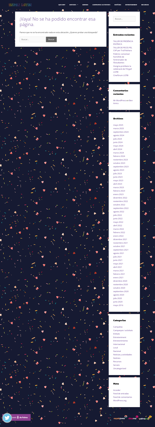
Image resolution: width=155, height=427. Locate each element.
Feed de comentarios (122, 397)
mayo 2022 (118, 222)
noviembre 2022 (120, 201)
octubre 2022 (119, 204)
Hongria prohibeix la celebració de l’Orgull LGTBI (122, 69)
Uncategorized (119, 368)
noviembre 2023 (120, 159)
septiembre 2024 (121, 132)
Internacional (119, 344)
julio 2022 (117, 215)
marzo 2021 (118, 270)
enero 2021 (118, 277)
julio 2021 (117, 256)
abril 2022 (117, 225)
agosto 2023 (118, 170)
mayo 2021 (118, 263)
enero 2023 (118, 194)
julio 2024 (117, 139)
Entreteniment (131, 5)
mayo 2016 (118, 305)
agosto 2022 (118, 211)
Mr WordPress (119, 100)
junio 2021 (118, 260)
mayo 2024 (118, 145)
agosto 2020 (118, 294)
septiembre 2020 (121, 291)
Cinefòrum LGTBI (120, 75)
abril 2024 (117, 149)
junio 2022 (118, 218)
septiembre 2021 (121, 249)
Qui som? (61, 5)
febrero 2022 (119, 232)
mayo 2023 (118, 180)
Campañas (118, 327)
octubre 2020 (119, 288)
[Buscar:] (33, 39)
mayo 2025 (118, 125)
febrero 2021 (119, 274)
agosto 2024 (118, 135)
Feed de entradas (121, 393)
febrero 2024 (119, 156)
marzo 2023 (118, 187)
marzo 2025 (118, 128)
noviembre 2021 (120, 243)
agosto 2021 (118, 253)
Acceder (117, 390)
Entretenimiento (120, 340)
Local (115, 347)
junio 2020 (118, 301)
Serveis (85, 5)
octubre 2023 (119, 163)
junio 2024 (118, 142)
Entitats (72, 5)
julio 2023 (117, 173)
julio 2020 (117, 298)
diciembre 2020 (120, 281)
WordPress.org (119, 400)
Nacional (117, 351)
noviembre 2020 (120, 284)
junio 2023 (118, 177)
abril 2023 (117, 184)
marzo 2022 (118, 229)
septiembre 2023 (121, 166)
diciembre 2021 (120, 239)
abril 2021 (117, 267)
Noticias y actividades (122, 354)
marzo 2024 (118, 152)
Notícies (117, 5)
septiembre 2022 (121, 208)
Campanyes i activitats (101, 5)
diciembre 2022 (120, 197)
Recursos (145, 5)
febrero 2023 (119, 190)
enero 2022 (118, 236)
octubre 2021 (119, 246)
